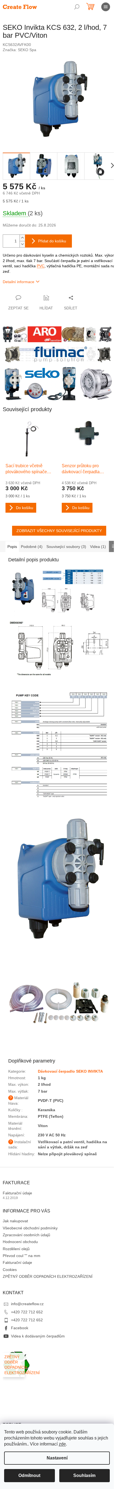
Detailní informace (18, 282)
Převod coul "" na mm (21, 1255)
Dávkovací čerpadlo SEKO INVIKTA (70, 1071)
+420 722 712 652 (27, 1312)
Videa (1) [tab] (98, 546)
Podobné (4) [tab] (32, 546)
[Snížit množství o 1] (22, 244)
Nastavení (57, 1458)
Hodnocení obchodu (20, 1242)
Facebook (19, 1328)
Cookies (10, 1269)
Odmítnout (29, 1475)
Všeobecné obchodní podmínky (30, 1228)
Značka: (19, 50)
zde (62, 1444)
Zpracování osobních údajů (26, 1235)
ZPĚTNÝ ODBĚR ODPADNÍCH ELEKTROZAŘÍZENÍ (47, 1276)
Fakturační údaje (17, 1193)
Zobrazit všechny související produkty (59, 531)
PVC (40, 266)
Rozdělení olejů (16, 1249)
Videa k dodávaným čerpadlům (38, 1336)
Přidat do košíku (52, 241)
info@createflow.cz (27, 1304)
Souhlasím (84, 1475)
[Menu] (105, 6)
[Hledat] (76, 6)
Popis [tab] (12, 546)
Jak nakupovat (15, 1221)
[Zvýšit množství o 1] (22, 238)
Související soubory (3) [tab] (66, 546)
